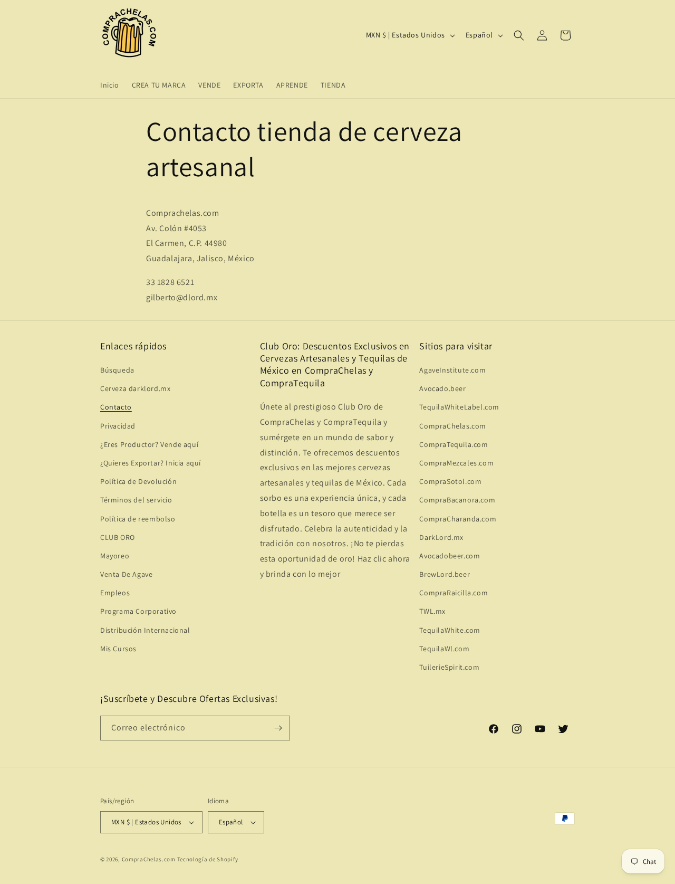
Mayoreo (114, 555)
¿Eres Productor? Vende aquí (149, 444)
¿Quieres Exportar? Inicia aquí (150, 463)
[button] (519, 35)
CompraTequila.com (453, 444)
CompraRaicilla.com (453, 592)
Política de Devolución (138, 481)
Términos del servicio (136, 500)
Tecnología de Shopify (207, 859)
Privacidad (118, 426)
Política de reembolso (138, 519)
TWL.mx (432, 611)
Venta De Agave (126, 574)
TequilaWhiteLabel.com (459, 407)
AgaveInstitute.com (452, 370)
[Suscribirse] (278, 728)
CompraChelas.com (452, 426)
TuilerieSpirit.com (449, 667)
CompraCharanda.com (457, 519)
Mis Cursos (118, 648)
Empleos (115, 592)
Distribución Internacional (145, 630)
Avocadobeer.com (449, 555)
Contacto (116, 407)
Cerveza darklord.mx (135, 388)
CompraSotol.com (450, 481)
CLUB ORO (117, 537)
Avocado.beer (442, 388)
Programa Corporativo (138, 611)
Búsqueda (117, 370)
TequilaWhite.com (449, 630)
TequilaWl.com (444, 648)
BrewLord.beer (444, 574)
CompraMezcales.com (456, 463)
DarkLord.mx (441, 537)
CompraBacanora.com (457, 500)
